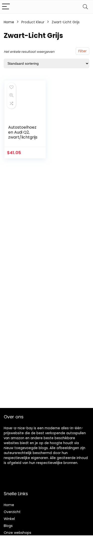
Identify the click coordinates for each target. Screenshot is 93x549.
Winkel (9, 518)
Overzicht (12, 511)
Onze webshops (17, 532)
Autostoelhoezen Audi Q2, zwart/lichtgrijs (22, 132)
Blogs (8, 525)
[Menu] (6, 6)
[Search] (85, 6)
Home (9, 22)
